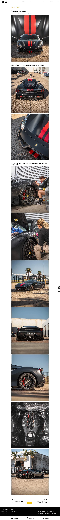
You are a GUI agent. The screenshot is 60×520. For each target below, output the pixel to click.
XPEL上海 (6, 509)
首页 (12, 7)
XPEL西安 (11, 509)
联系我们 (11, 511)
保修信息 (7, 511)
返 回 (29, 502)
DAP (19, 511)
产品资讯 (17, 7)
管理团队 (2, 511)
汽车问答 (15, 511)
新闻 (14, 7)
